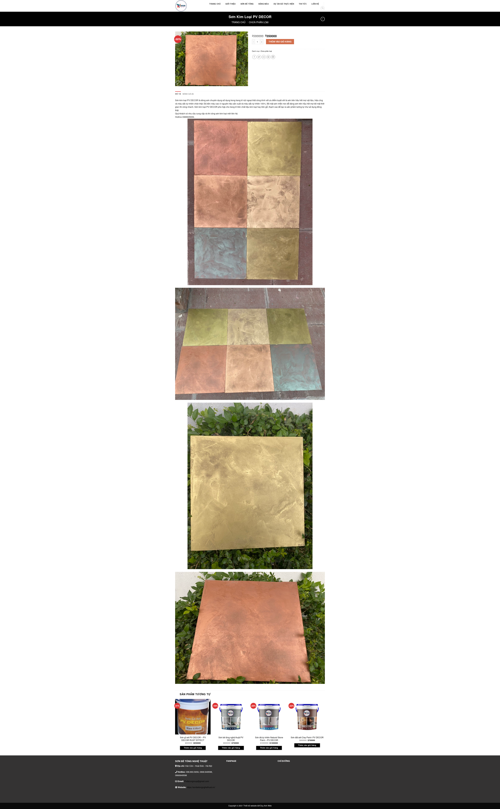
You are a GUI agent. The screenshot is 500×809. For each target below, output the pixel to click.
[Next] (325, 727)
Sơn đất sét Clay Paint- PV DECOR (307, 737)
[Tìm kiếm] (322, 8)
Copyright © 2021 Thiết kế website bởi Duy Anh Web (250, 805)
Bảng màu (263, 3)
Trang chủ (215, 3)
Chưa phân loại (258, 22)
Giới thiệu (230, 3)
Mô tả (178, 94)
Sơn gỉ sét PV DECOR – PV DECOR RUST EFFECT (193, 739)
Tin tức (303, 3)
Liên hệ (315, 3)
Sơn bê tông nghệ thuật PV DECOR (230, 739)
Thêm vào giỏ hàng (280, 41)
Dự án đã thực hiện (284, 3)
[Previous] (175, 727)
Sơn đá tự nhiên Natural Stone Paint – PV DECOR (269, 739)
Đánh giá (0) (188, 94)
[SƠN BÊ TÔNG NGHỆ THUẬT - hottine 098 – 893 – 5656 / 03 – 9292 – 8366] (188, 6)
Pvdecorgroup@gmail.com (196, 781)
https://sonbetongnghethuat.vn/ (201, 787)
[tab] (178, 94)
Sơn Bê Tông (247, 3)
